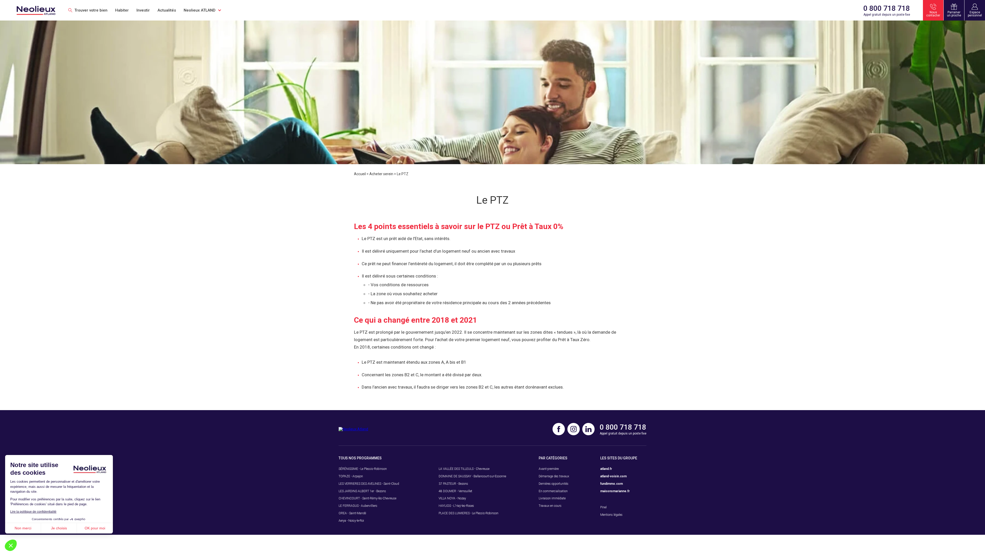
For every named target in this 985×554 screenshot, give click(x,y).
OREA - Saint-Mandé (352, 513)
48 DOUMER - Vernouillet (455, 491)
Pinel (603, 507)
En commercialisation (553, 491)
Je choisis (59, 528)
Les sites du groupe (618, 458)
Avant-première (549, 469)
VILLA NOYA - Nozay (452, 498)
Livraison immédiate (552, 498)
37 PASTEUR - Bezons (453, 484)
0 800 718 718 (886, 8)
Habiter (122, 10)
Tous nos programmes (360, 458)
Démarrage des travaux (554, 476)
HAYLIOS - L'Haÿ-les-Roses (456, 506)
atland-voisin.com (613, 476)
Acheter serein (381, 174)
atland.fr (606, 469)
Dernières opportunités (553, 484)
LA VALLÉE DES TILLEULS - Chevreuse (464, 469)
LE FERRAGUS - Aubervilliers (358, 506)
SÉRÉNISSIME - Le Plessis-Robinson (363, 469)
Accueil (360, 174)
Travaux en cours (550, 506)
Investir (143, 10)
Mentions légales (611, 515)
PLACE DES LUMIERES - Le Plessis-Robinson (468, 513)
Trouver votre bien (90, 10)
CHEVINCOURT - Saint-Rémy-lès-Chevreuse (367, 498)
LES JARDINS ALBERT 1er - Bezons (362, 491)
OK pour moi (95, 528)
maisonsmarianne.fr (615, 491)
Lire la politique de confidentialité (33, 511)
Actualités (166, 10)
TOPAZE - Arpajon (351, 476)
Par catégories (553, 458)
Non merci (23, 528)
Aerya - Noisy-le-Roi (351, 520)
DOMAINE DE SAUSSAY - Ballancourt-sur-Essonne (472, 476)
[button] (11, 545)
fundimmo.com (611, 484)
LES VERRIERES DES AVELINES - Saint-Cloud (369, 484)
